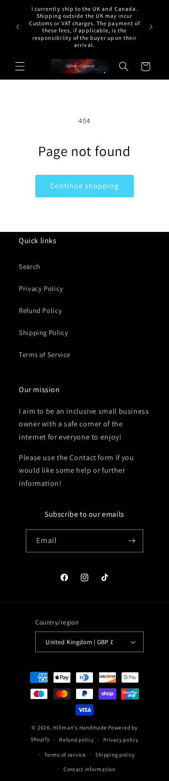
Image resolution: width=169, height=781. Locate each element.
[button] (20, 66)
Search (29, 266)
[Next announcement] (151, 26)
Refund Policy (40, 310)
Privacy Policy (41, 288)
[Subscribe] (132, 540)
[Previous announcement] (18, 26)
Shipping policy (114, 754)
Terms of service (65, 754)
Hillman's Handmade (80, 727)
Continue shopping (84, 186)
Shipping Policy (43, 332)
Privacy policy (120, 739)
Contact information (89, 769)
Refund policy (76, 739)
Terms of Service (44, 354)
